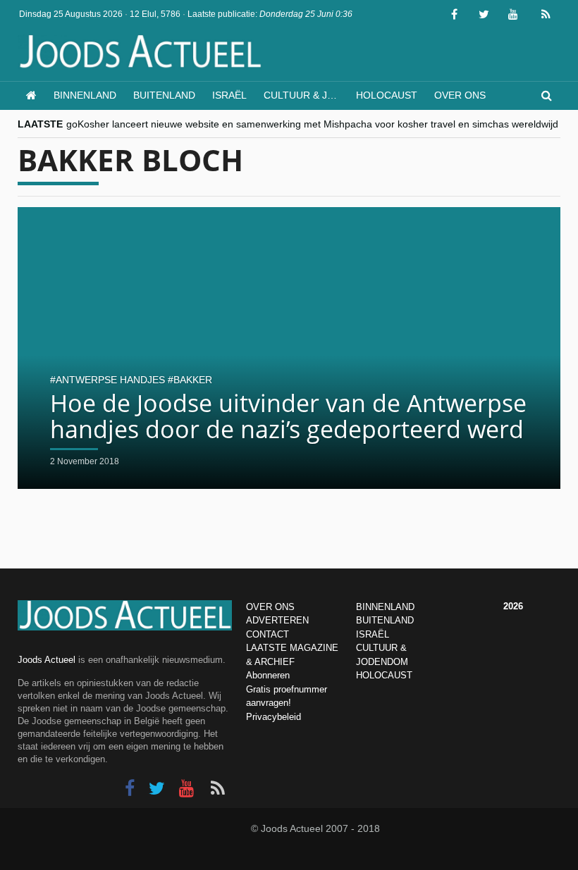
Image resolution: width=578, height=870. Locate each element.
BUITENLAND (385, 620)
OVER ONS (270, 607)
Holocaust (386, 95)
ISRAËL (372, 634)
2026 (513, 606)
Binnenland (85, 95)
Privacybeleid (273, 716)
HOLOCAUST (384, 675)
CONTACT (267, 634)
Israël (229, 95)
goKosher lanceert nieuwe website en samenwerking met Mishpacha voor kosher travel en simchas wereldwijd (312, 124)
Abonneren (268, 675)
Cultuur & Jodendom (306, 95)
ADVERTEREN (277, 620)
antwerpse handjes (110, 379)
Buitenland (164, 95)
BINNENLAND (385, 607)
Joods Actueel (46, 659)
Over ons (460, 95)
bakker (192, 379)
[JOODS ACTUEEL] (31, 95)
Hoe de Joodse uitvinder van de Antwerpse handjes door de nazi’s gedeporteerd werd (288, 416)
